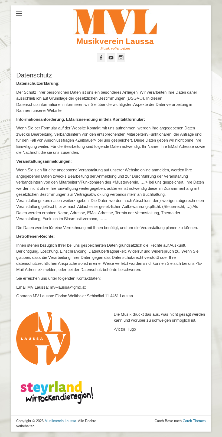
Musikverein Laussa (115, 41)
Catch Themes (194, 421)
